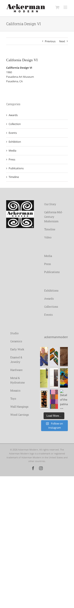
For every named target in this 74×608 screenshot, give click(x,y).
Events (13, 133)
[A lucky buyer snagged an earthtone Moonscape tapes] (44, 399)
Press (12, 159)
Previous (50, 41)
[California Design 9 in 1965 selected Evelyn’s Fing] (54, 377)
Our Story (50, 204)
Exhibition (15, 141)
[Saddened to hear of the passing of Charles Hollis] (44, 356)
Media (12, 150)
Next (62, 41)
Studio (14, 333)
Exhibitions (51, 290)
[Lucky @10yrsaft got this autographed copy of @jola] (44, 377)
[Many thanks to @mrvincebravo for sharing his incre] (54, 399)
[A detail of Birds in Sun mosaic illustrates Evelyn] (64, 377)
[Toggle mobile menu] (66, 7)
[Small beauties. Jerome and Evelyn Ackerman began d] (54, 356)
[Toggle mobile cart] (57, 7)
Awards (13, 115)
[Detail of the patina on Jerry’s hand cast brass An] (64, 399)
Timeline (14, 177)
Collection (15, 124)
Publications (16, 168)
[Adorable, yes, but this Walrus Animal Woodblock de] (64, 356)
